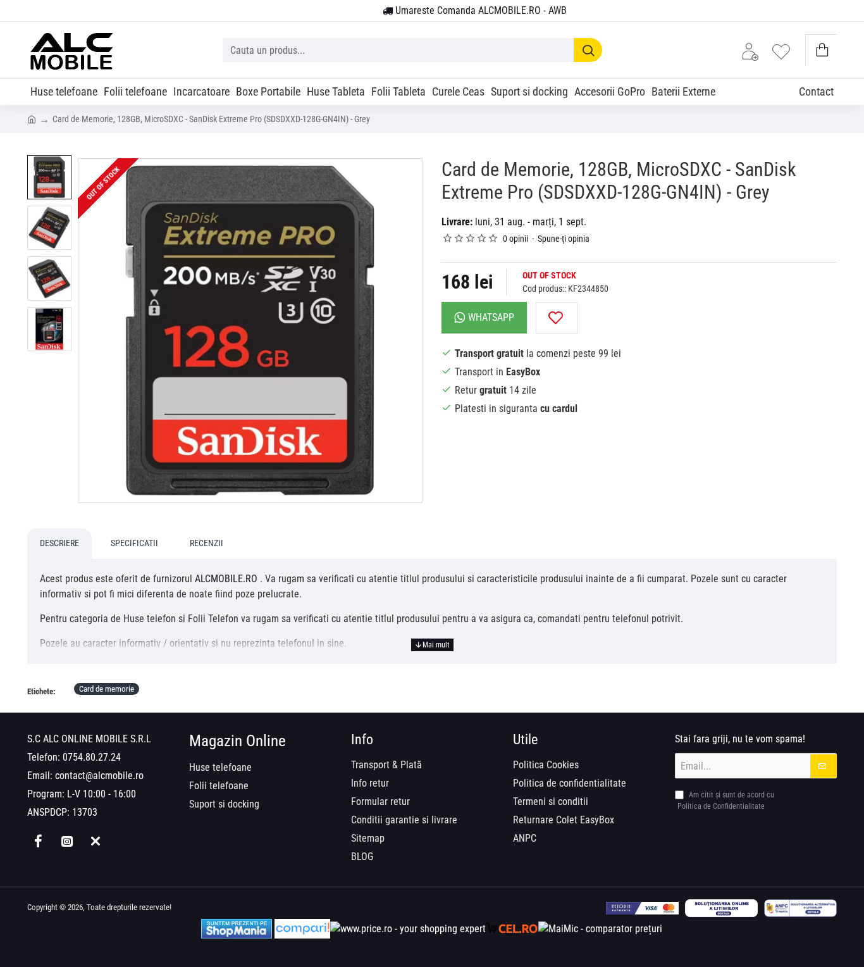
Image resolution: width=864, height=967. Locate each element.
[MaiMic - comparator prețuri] (600, 929)
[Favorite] (784, 50)
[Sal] (800, 908)
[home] (31, 118)
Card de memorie (106, 689)
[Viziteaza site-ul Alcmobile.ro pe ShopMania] (236, 929)
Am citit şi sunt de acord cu (725, 800)
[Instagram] (67, 841)
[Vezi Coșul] (821, 50)
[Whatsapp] (95, 841)
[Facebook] (38, 841)
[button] (557, 318)
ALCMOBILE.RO (226, 579)
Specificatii (134, 543)
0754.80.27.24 (92, 757)
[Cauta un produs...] (588, 50)
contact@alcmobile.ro (99, 776)
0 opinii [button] (515, 239)
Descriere (59, 543)
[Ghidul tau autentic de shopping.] (302, 929)
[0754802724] (368, 11)
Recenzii (206, 543)
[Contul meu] (753, 50)
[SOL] (721, 908)
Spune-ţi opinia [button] (563, 239)
